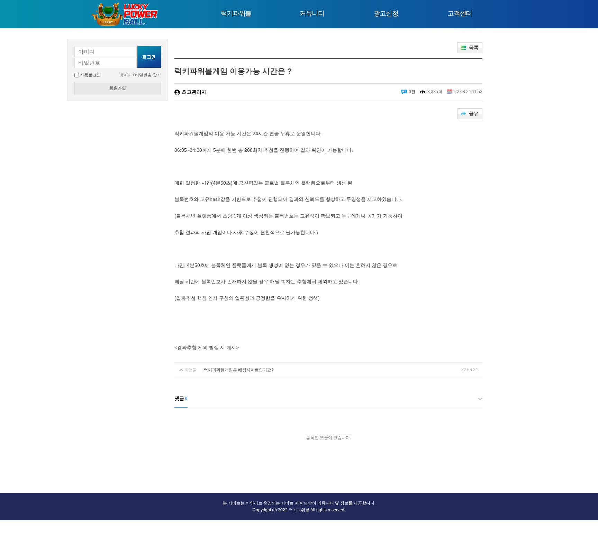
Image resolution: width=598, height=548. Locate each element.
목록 (474, 47)
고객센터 (459, 13)
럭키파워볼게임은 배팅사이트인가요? (239, 370)
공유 (474, 113)
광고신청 (386, 13)
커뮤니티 (312, 13)
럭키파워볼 (236, 13)
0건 (412, 91)
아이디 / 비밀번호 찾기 (140, 75)
